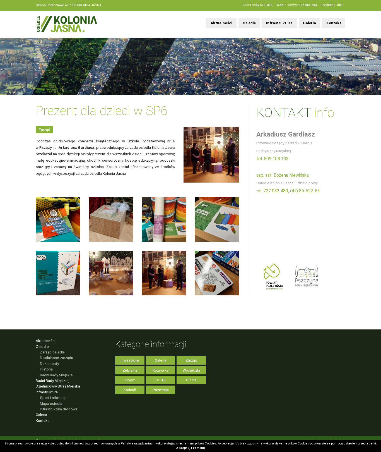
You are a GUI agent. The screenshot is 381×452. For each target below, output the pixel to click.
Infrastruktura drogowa (59, 409)
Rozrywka (160, 370)
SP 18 (160, 380)
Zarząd (44, 129)
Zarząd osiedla (52, 352)
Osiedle (249, 23)
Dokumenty (49, 363)
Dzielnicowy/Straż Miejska (58, 386)
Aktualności (221, 23)
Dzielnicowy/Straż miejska (297, 5)
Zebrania (129, 370)
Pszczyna (161, 390)
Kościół (130, 390)
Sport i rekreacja (53, 397)
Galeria (309, 23)
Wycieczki (191, 370)
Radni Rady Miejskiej (257, 5)
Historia (46, 369)
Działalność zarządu (56, 357)
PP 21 (191, 380)
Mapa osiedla (51, 403)
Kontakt (333, 23)
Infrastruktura (279, 23)
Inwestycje (130, 360)
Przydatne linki (331, 5)
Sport (130, 380)
